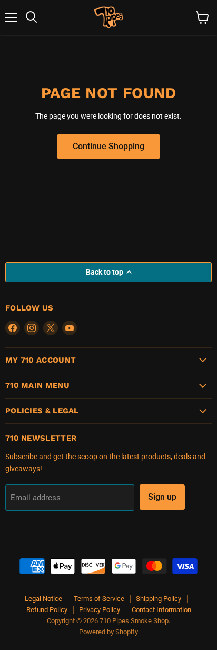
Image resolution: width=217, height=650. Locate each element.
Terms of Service (99, 599)
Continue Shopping (108, 146)
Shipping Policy (158, 599)
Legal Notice (43, 599)
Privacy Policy (99, 610)
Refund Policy (46, 610)
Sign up (162, 497)
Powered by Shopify (108, 632)
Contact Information (161, 610)
